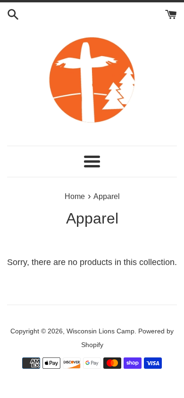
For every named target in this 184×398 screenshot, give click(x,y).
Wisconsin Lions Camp (100, 331)
